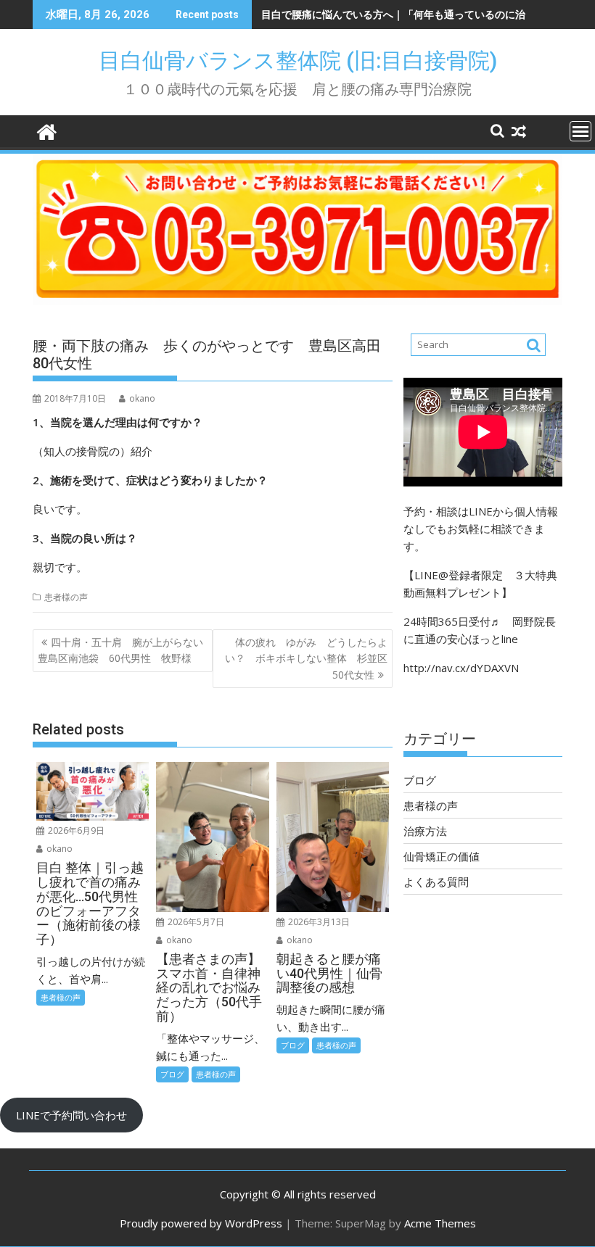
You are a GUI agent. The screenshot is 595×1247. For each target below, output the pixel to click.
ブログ (172, 1074)
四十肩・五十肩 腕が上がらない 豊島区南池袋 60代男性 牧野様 (125, 650)
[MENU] (580, 131)
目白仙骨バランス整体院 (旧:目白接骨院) (309, 60)
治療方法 (425, 831)
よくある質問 (436, 881)
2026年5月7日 (194, 922)
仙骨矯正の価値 (441, 856)
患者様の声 (66, 597)
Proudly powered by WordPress (201, 1223)
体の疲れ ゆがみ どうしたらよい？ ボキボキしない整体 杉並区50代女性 (306, 658)
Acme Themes (440, 1223)
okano (142, 398)
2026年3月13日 (318, 922)
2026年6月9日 (75, 830)
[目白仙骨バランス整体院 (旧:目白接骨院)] (47, 130)
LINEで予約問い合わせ (71, 1115)
